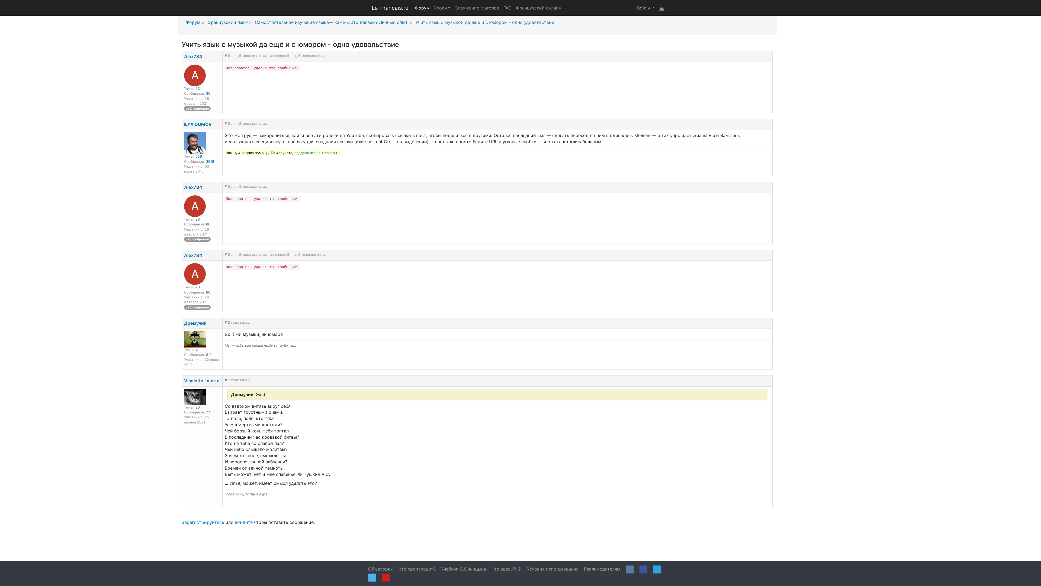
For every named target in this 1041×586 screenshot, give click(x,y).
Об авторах (380, 569)
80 (208, 93)
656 (198, 156)
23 (197, 89)
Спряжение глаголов (477, 8)
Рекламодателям (602, 569)
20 (197, 407)
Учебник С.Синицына (463, 569)
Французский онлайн (538, 8)
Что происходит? (417, 569)
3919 (210, 162)
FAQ (507, 8)
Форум (422, 8)
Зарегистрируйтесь (203, 522)
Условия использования (553, 569)
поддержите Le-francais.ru (316, 153)
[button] (646, 7)
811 (208, 355)
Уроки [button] (440, 8)
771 (208, 412)
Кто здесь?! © (506, 569)
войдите (244, 522)
